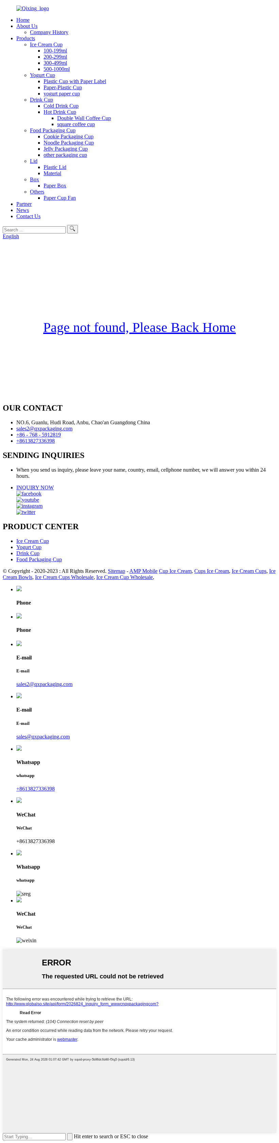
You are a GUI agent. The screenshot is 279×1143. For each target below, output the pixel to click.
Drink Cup (41, 100)
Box (34, 179)
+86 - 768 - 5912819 (38, 435)
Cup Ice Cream (175, 571)
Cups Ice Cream (211, 571)
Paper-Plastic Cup (63, 87)
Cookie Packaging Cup (69, 136)
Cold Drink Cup (61, 106)
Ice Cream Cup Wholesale (124, 577)
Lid (33, 161)
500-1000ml (57, 69)
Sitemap (116, 571)
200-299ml (55, 57)
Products (25, 38)
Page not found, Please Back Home (139, 327)
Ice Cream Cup (46, 44)
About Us (26, 26)
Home (23, 20)
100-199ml (55, 51)
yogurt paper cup (62, 93)
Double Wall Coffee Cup (84, 118)
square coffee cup (76, 124)
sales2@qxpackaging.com (44, 428)
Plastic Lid (55, 167)
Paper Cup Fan (60, 198)
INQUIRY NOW (35, 487)
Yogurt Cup (42, 75)
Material (52, 173)
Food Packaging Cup (53, 130)
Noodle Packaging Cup (69, 143)
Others (37, 192)
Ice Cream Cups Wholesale (64, 577)
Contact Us (28, 216)
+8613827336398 (35, 441)
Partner (24, 204)
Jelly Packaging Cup (66, 149)
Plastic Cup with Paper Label (75, 81)
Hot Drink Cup (60, 112)
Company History (49, 32)
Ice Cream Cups (249, 571)
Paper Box (55, 185)
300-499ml (55, 63)
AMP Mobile (143, 571)
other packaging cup (65, 155)
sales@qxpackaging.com (43, 737)
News (22, 210)
